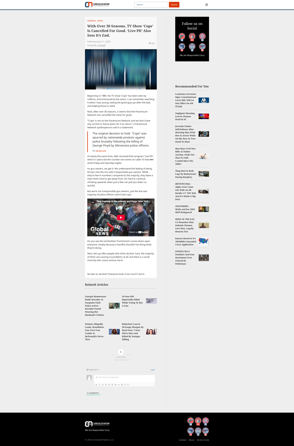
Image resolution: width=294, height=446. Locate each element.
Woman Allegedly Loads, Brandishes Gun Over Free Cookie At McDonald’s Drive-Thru (94, 332)
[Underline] (102, 384)
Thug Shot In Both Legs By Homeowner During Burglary (185, 173)
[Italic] (99, 384)
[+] (128, 384)
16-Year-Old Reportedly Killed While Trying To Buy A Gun (132, 301)
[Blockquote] (115, 384)
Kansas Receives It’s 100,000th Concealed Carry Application (185, 241)
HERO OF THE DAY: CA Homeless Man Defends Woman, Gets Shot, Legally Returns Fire (185, 225)
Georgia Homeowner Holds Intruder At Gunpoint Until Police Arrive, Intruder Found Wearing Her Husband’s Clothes (95, 305)
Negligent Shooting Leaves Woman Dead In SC (185, 116)
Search (174, 4)
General (91, 20)
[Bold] (96, 384)
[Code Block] (118, 384)
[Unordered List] (112, 384)
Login (152, 370)
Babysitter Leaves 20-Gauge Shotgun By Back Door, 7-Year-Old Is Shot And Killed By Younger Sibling (133, 332)
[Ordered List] (109, 384)
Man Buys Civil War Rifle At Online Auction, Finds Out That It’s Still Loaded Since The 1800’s (185, 156)
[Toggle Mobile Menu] (206, 4)
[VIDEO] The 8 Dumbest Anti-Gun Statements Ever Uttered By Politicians (184, 257)
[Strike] (105, 384)
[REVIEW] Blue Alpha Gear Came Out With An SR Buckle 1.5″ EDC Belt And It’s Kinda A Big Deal (185, 191)
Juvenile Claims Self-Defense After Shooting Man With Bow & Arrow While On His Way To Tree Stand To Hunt (185, 134)
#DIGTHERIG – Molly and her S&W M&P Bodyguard (185, 209)
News (100, 20)
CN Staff (101, 45)
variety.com (101, 150)
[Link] (122, 384)
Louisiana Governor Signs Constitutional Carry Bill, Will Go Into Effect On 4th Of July (185, 100)
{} (125, 384)
